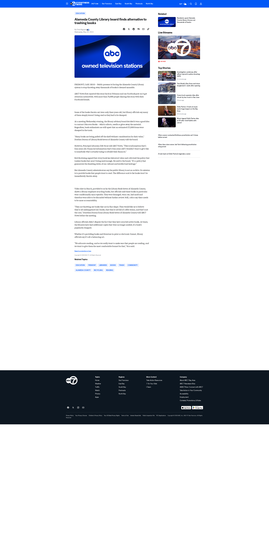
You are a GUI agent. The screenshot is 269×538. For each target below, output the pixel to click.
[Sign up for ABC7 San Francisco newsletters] (83, 408)
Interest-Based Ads (135, 415)
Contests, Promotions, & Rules (190, 400)
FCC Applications (161, 415)
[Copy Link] (148, 29)
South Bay (128, 4)
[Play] (179, 47)
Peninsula (139, 4)
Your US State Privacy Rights (112, 415)
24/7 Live (94, 4)
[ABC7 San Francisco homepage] (79, 3)
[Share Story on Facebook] (124, 29)
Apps (97, 397)
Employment (184, 397)
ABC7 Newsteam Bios (187, 384)
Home (97, 380)
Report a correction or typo (83, 251)
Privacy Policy (70, 415)
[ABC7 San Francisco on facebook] (68, 408)
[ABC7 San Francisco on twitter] (73, 408)
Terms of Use (125, 415)
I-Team (148, 387)
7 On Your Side (151, 384)
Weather (98, 384)
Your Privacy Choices (81, 415)
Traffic (97, 387)
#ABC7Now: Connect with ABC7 (191, 387)
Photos (97, 394)
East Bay (118, 4)
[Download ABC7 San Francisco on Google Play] (197, 407)
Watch (97, 390)
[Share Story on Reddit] (133, 29)
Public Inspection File (149, 415)
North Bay (149, 4)
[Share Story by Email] (143, 29)
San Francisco (107, 4)
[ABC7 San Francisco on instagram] (78, 408)
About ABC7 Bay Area (187, 380)
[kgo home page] (71, 380)
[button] (67, 3)
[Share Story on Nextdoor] (138, 29)
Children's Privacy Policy (95, 415)
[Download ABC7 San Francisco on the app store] (186, 407)
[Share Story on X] (129, 29)
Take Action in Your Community (191, 390)
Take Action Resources (154, 380)
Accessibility (184, 394)
